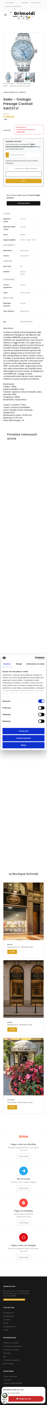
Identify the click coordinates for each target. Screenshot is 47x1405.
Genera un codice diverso (25, 168)
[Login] (23, 18)
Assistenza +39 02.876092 (14, 1300)
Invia (23, 181)
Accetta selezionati (23, 738)
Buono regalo (8, 1363)
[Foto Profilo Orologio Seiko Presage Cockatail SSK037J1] (19, 77)
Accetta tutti (23, 731)
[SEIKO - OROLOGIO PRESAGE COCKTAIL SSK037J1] (8, 77)
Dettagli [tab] (19, 664)
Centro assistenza (10, 1376)
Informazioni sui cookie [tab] (35, 664)
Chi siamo (24, 3)
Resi (4, 1357)
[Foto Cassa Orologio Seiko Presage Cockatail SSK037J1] (30, 77)
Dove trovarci (36, 3)
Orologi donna (8, 1316)
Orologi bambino (9, 1326)
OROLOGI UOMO (8, 84)
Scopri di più (23, 1156)
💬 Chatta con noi (23, 1399)
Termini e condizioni (11, 1343)
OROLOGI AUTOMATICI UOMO (20, 86)
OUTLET (6, 1330)
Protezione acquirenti (11, 1360)
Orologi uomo (8, 1313)
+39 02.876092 (16, 1383)
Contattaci (7, 1380)
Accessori (7, 1320)
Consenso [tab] (7, 664)
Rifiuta (23, 745)
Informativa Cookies (11, 1350)
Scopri (12, 952)
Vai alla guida (23, 203)
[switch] (41, 708)
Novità (5, 1323)
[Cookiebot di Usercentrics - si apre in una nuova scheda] (34, 658)
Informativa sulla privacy (12, 1346)
